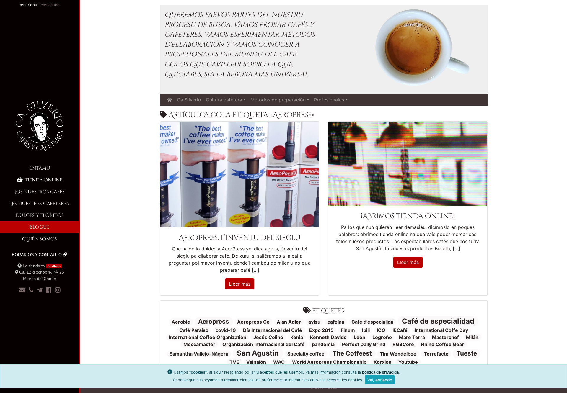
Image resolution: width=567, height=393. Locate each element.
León (359, 337)
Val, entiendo (379, 379)
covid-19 (226, 330)
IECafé (400, 330)
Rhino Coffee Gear (442, 344)
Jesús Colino (268, 337)
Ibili (366, 330)
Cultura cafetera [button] (224, 100)
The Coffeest (352, 353)
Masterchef (445, 337)
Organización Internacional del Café (263, 344)
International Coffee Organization (207, 337)
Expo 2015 (321, 330)
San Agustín (258, 353)
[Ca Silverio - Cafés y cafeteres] (39, 130)
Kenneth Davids (328, 337)
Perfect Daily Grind (363, 344)
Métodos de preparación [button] (278, 100)
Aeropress (213, 321)
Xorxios (382, 362)
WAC (279, 362)
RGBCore (403, 344)
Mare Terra (412, 337)
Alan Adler (289, 322)
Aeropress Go (253, 322)
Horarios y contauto (37, 254)
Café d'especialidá (372, 322)
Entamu (39, 168)
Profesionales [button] (329, 100)
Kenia (296, 337)
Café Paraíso (193, 330)
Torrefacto (436, 354)
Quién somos (39, 238)
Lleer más (239, 284)
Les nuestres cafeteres (39, 203)
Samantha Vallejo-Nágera (199, 354)
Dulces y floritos (40, 215)
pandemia (323, 344)
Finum (348, 330)
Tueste (467, 353)
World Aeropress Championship (329, 362)
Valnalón (256, 362)
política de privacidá (380, 372)
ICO (381, 330)
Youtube (408, 362)
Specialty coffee (306, 354)
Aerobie (181, 322)
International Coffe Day (441, 330)
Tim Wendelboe (398, 354)
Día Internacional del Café (272, 330)
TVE (234, 362)
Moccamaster (199, 344)
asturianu (28, 4)
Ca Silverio (189, 100)
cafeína (336, 322)
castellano (50, 4)
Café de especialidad (438, 321)
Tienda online (43, 179)
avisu (314, 322)
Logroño (382, 337)
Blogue (40, 227)
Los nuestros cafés (39, 191)
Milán (472, 337)
